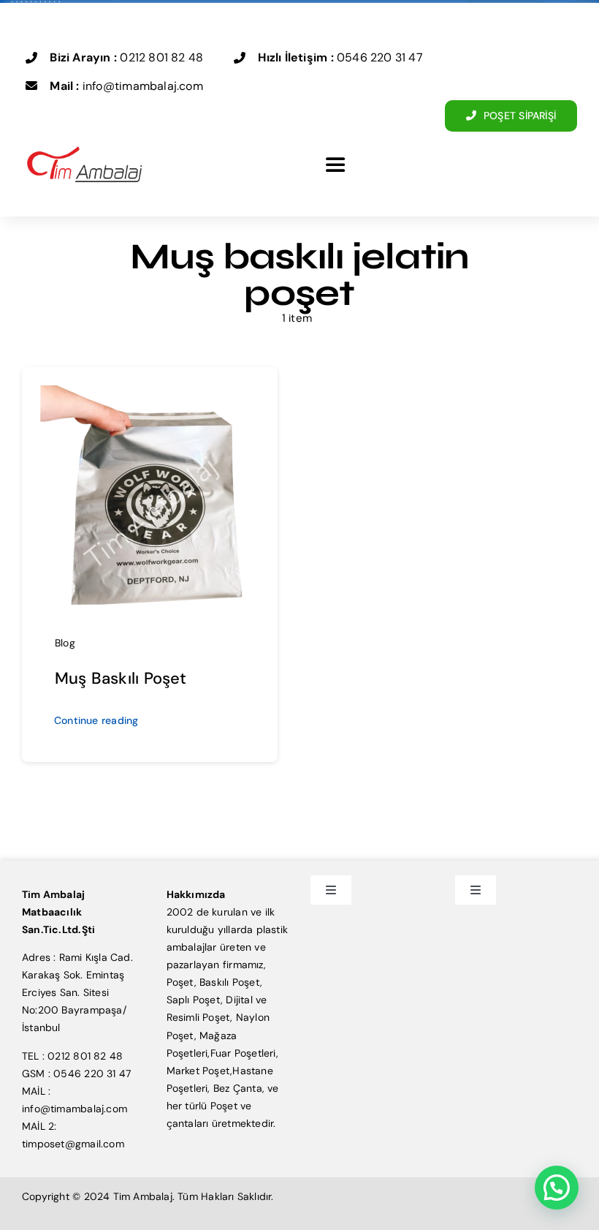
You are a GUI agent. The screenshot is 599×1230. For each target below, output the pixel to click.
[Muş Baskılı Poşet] (149, 394)
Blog (65, 642)
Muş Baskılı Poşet (121, 678)
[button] (557, 1188)
